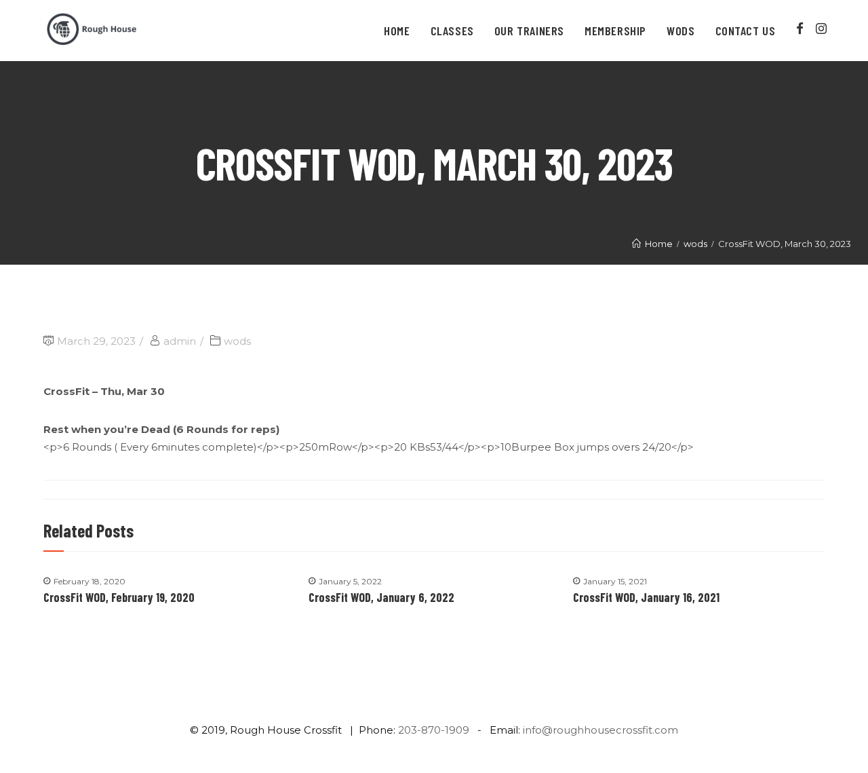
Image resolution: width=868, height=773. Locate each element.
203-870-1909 (433, 729)
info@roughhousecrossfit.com (600, 729)
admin (179, 341)
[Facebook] (800, 28)
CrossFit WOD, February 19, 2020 (119, 597)
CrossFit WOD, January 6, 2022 (381, 597)
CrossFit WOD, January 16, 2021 (646, 597)
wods (237, 341)
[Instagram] (821, 28)
